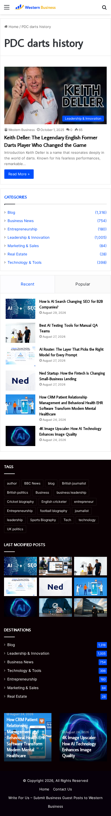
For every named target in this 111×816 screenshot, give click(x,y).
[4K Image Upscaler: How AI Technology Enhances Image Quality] (20, 436)
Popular (82, 284)
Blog (11, 212)
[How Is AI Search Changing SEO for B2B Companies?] (20, 309)
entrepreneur (83, 502)
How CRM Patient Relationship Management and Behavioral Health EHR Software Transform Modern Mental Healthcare (26, 737)
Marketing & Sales (23, 246)
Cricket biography (20, 502)
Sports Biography (43, 520)
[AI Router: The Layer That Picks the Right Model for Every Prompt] (20, 357)
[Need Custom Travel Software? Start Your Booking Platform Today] (55, 566)
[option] (27, 737)
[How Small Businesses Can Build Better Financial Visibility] (55, 607)
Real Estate (17, 254)
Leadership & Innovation (29, 237)
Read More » (19, 174)
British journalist (74, 483)
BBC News (32, 483)
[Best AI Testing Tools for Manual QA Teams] (20, 333)
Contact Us (62, 789)
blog (51, 483)
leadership (15, 520)
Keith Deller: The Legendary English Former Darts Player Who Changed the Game (50, 141)
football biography (53, 511)
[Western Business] (35, 7)
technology (87, 520)
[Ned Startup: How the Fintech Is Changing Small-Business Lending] (20, 380)
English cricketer (54, 502)
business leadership (71, 492)
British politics (17, 492)
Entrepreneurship (22, 229)
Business (42, 492)
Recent (27, 284)
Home (13, 26)
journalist (82, 511)
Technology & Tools (24, 262)
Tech (67, 520)
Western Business (21, 130)
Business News (21, 221)
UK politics (15, 529)
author (12, 483)
